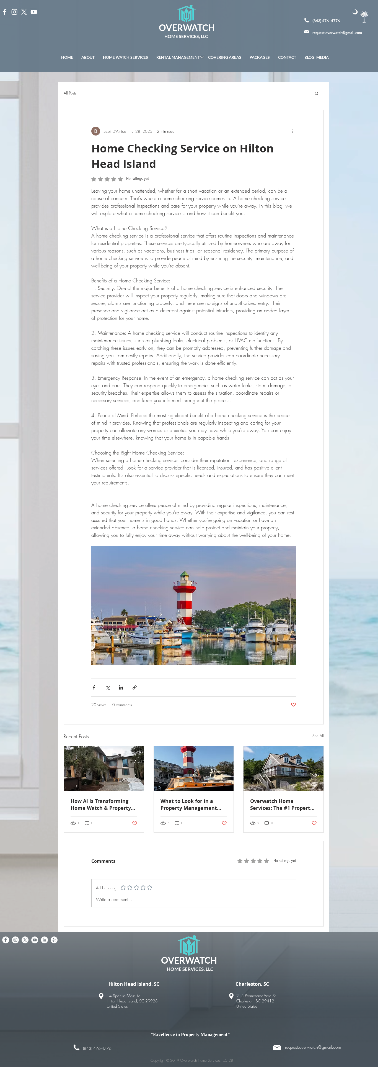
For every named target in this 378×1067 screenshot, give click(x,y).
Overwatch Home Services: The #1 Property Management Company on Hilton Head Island (283, 804)
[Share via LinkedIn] (121, 687)
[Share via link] (134, 687)
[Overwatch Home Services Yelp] (54, 939)
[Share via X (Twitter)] (107, 687)
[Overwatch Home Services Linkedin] (44, 939)
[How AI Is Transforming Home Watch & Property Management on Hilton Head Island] (104, 768)
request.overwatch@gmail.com (337, 32)
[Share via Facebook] (94, 687)
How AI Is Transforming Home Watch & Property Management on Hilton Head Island (101, 804)
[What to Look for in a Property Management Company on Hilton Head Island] (194, 768)
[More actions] (292, 131)
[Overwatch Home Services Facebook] (5, 939)
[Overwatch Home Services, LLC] (5, 12)
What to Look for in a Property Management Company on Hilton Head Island (191, 804)
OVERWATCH (187, 27)
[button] (316, 93)
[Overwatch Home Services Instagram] (15, 939)
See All (318, 735)
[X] (24, 12)
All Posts (70, 93)
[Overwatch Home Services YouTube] (34, 939)
